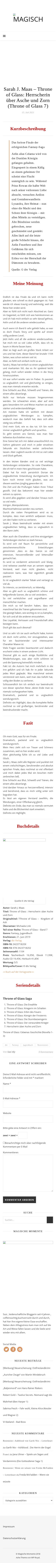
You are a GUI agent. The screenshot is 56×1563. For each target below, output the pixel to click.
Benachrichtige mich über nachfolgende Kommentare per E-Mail (24, 1144)
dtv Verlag (16, 940)
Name (7, 1083)
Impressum (9, 1526)
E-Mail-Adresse (11, 1098)
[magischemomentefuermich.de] (28, 18)
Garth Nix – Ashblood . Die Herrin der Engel (28, 1447)
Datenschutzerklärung (14, 1538)
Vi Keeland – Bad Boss (14, 1421)
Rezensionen (42, 1045)
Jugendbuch (28, 1045)
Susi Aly (11, 1051)
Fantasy (15, 1045)
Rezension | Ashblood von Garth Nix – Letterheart (28, 1441)
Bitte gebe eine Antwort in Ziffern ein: (22, 1127)
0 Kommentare (46, 1051)
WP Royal (35, 1557)
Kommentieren (10, 1152)
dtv (6, 1045)
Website (7, 1113)
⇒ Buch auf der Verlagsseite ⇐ (18, 971)
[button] (6, 1349)
